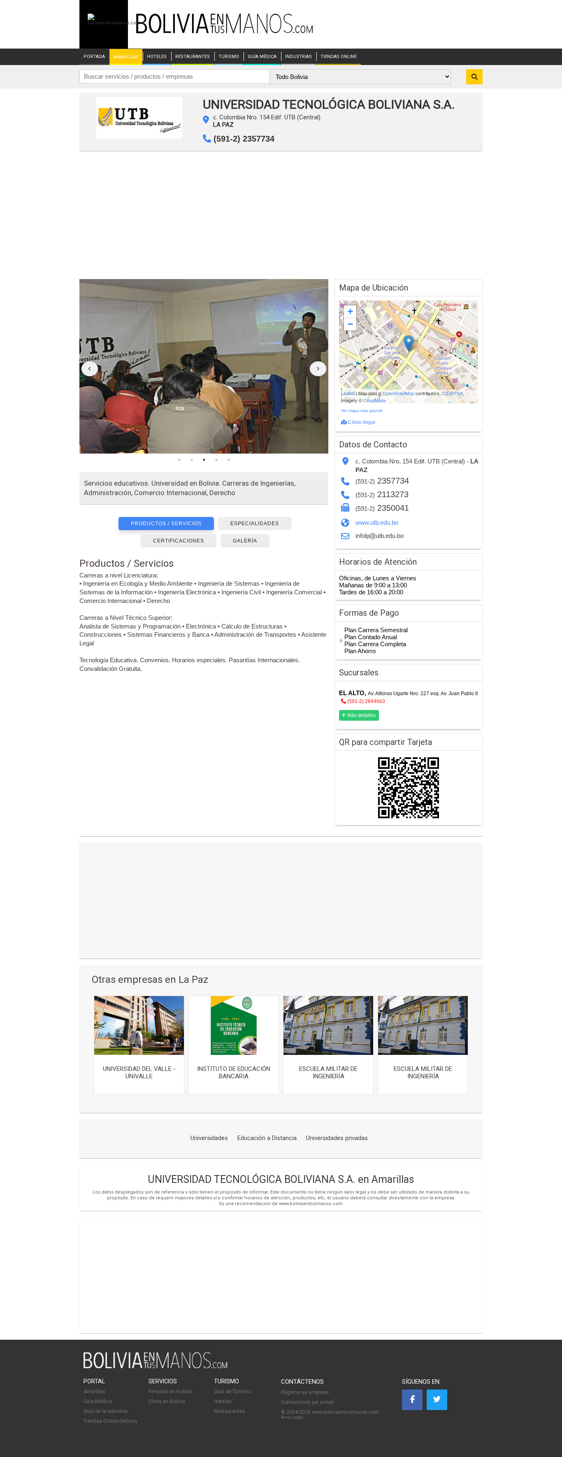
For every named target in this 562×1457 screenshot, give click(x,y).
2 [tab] (192, 460)
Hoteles (223, 1401)
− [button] (350, 324)
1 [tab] (179, 460)
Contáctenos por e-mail (307, 1402)
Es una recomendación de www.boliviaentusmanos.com (281, 1203)
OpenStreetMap (398, 393)
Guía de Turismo (232, 1391)
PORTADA (94, 57)
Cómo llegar (361, 422)
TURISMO (228, 57)
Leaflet (348, 393)
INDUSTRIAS (298, 57)
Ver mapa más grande (362, 410)
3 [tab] (204, 460)
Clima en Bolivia (167, 1401)
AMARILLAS (126, 57)
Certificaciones (178, 541)
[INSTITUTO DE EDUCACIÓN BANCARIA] (234, 1025)
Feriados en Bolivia (170, 1391)
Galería (245, 541)
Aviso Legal (292, 1417)
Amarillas (94, 1391)
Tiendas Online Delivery (110, 1421)
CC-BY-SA (452, 393)
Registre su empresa (305, 1392)
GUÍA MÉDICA (262, 57)
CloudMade (374, 400)
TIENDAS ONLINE (338, 57)
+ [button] (350, 311)
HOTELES (157, 57)
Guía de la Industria (106, 1411)
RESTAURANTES (192, 57)
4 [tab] (216, 460)
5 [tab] (229, 460)
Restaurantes (229, 1411)
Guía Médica (98, 1401)
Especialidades (254, 523)
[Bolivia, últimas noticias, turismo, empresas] (156, 1367)
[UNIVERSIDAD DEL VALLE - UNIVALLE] (139, 1025)
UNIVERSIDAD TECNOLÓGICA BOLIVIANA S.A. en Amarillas (281, 1179)
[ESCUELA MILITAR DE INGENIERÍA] (328, 1025)
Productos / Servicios (166, 523)
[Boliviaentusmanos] (114, 23)
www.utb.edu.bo (376, 522)
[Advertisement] (281, 217)
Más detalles (361, 715)
